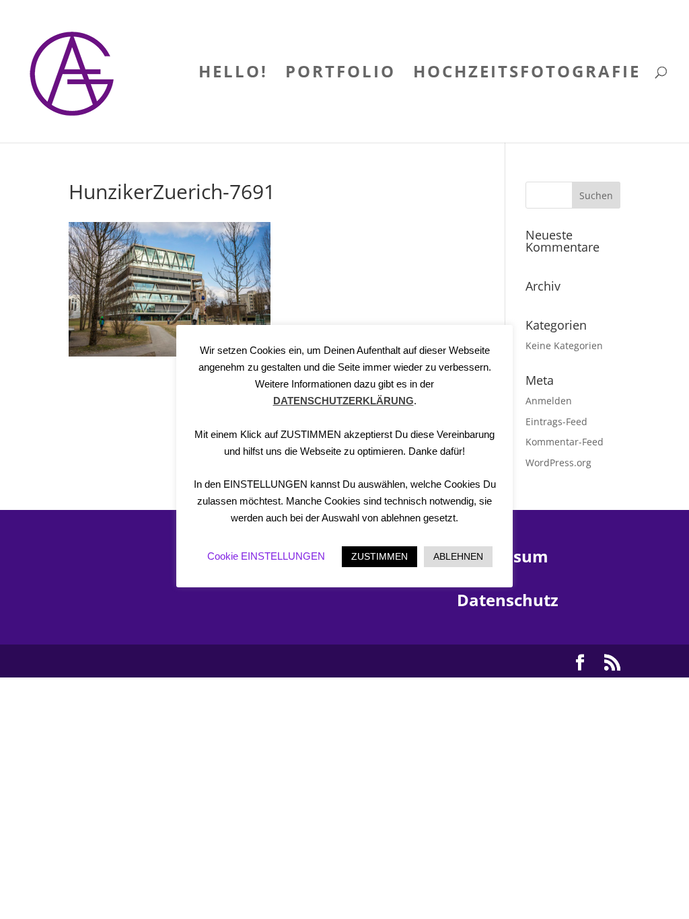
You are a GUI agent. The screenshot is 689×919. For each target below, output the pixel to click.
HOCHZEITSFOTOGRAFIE (527, 74)
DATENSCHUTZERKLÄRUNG (343, 400)
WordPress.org (558, 462)
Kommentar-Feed (564, 441)
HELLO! (233, 74)
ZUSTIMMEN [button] (379, 556)
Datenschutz (507, 600)
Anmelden (548, 400)
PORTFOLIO (340, 74)
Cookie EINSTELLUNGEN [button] (266, 556)
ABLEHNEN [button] (458, 556)
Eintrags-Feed (556, 421)
